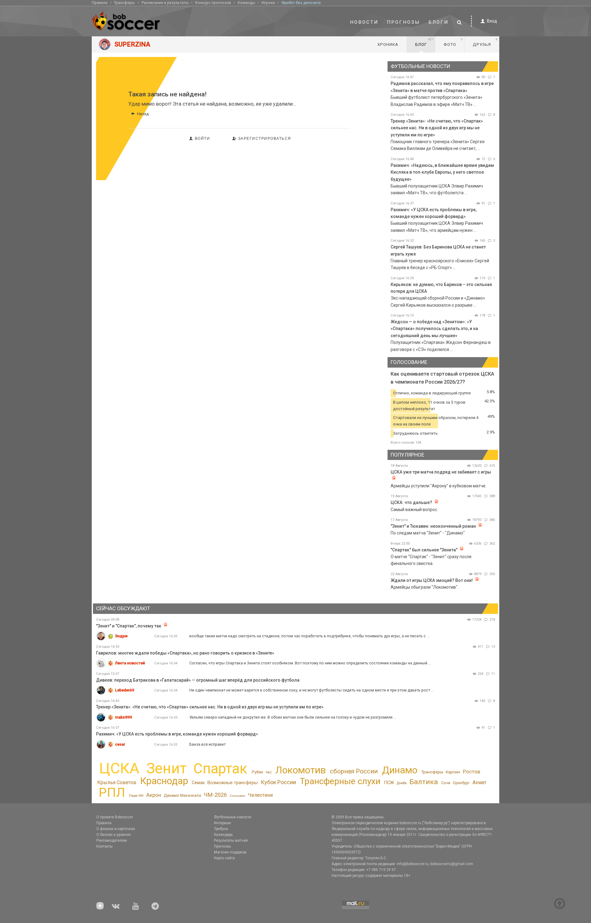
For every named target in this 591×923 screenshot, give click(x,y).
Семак (198, 782)
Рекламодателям (111, 840)
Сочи (445, 782)
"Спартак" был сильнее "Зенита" (424, 549)
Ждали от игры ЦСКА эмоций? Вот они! (432, 580)
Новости (364, 22)
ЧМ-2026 (215, 795)
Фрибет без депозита (301, 2)
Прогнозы (403, 22)
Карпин (453, 771)
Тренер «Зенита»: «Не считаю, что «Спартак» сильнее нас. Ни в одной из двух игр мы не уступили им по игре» (437, 128)
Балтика (423, 782)
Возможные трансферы (232, 782)
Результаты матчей (231, 840)
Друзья (485, 42)
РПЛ (112, 792)
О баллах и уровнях (113, 834)
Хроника (387, 44)
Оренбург (461, 783)
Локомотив (300, 770)
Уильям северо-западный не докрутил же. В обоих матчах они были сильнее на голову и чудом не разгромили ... (292, 717)
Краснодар (164, 781)
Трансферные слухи (340, 781)
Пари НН (136, 795)
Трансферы (124, 2)
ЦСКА (119, 768)
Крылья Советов (116, 782)
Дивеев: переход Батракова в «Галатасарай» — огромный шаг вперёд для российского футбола (198, 680)
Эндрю (121, 636)
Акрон (153, 795)
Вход (492, 20)
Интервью (222, 823)
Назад (143, 113)
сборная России (354, 771)
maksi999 (123, 717)
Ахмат (479, 782)
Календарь (223, 834)
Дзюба (402, 783)
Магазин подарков (230, 852)
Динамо (399, 770)
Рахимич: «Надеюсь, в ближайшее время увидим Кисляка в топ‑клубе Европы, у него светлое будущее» (442, 172)
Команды (246, 2)
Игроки (268, 2)
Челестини (260, 795)
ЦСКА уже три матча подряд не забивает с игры (441, 472)
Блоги (438, 22)
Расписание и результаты (165, 2)
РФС (269, 772)
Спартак (220, 768)
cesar (120, 744)
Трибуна (221, 829)
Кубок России (278, 782)
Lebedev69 (124, 690)
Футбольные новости (232, 817)
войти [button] (202, 138)
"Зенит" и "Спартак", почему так (128, 625)
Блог (424, 42)
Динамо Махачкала (182, 795)
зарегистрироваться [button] (264, 138)
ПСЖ (389, 782)
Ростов (471, 771)
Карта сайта (224, 858)
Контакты (104, 846)
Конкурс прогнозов (213, 2)
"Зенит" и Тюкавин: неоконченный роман (433, 526)
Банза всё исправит (207, 744)
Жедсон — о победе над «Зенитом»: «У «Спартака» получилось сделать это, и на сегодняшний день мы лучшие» (434, 328)
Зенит (166, 768)
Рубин (257, 772)
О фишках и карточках (115, 829)
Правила (99, 2)
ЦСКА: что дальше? (411, 502)
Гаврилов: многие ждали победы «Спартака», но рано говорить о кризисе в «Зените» (185, 653)
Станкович (237, 795)
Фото (453, 42)
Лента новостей (130, 663)
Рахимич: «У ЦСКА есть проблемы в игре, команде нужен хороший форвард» (177, 734)
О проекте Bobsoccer (114, 817)
